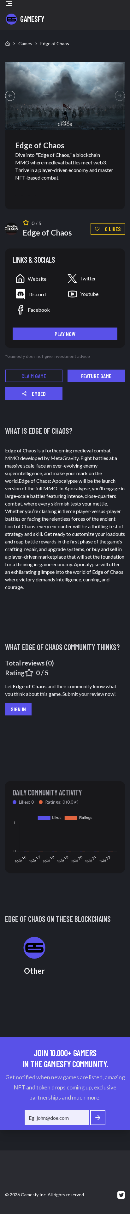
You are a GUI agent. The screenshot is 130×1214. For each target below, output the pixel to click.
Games (25, 43)
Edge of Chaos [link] (54, 43)
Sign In (18, 709)
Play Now (65, 333)
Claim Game (33, 375)
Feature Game (96, 375)
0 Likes (113, 228)
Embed (39, 393)
